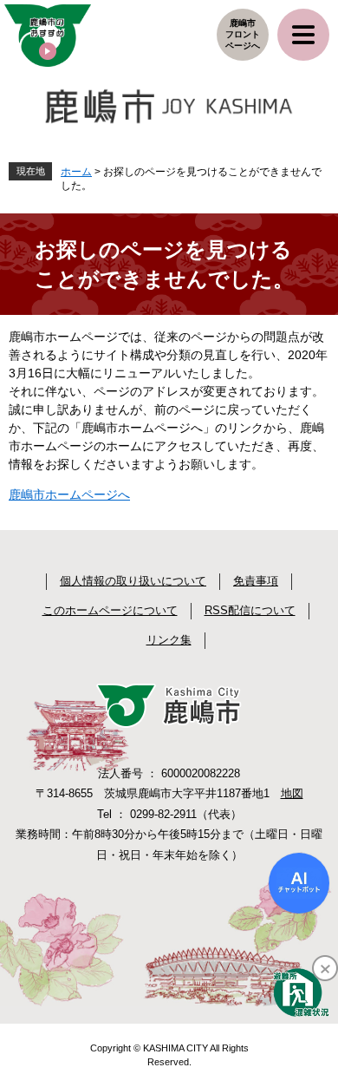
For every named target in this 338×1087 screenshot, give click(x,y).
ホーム (76, 172)
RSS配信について (250, 610)
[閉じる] (325, 968)
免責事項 (255, 580)
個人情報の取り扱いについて (133, 580)
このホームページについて (110, 610)
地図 (292, 793)
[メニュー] (303, 35)
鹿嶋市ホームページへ (69, 494)
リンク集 (169, 639)
